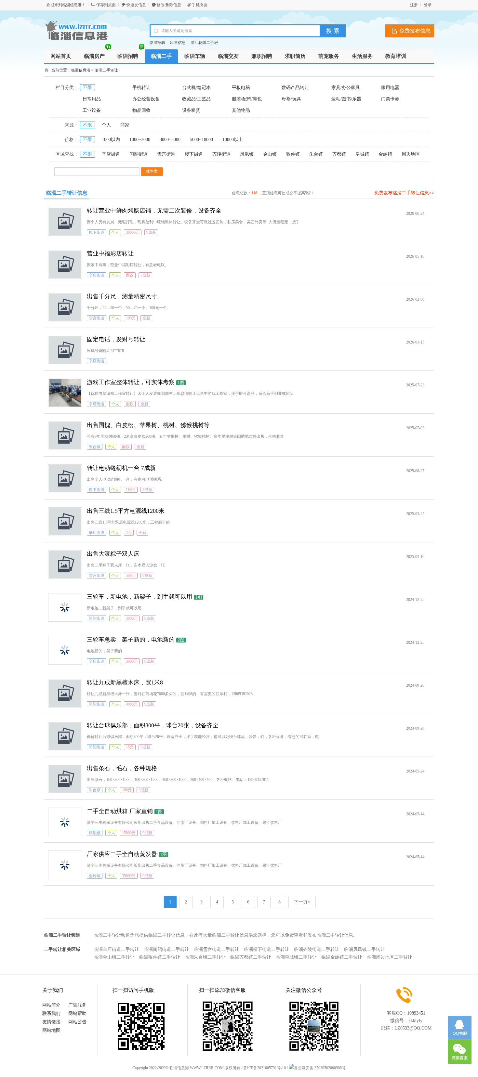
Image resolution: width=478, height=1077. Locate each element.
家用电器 (390, 87)
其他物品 (241, 110)
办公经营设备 (146, 99)
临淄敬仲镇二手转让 (159, 957)
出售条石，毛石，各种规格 (122, 768)
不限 (87, 87)
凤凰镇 (247, 154)
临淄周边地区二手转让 (389, 957)
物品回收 (141, 110)
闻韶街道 (138, 154)
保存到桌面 (106, 5)
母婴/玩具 (291, 99)
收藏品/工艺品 (196, 99)
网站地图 (51, 1030)
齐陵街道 (221, 154)
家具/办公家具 (345, 87)
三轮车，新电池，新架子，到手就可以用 (139, 596)
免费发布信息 (415, 30)
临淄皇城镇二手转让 (296, 957)
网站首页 (60, 56)
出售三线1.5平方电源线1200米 (126, 511)
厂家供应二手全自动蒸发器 (122, 854)
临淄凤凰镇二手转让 (364, 949)
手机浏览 (199, 5)
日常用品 (92, 99)
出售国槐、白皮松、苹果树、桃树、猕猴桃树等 (148, 425)
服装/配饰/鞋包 (247, 99)
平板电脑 (241, 87)
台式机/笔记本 (196, 87)
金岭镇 (385, 154)
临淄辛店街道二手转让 (116, 949)
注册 (414, 5)
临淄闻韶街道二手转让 (166, 949)
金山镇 (270, 154)
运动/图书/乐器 (346, 99)
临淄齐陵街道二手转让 (316, 949)
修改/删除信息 (169, 5)
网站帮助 (77, 1013)
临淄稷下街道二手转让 (266, 949)
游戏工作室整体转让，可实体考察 (131, 382)
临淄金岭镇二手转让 (341, 957)
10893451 (416, 1013)
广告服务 (77, 1005)
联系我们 (51, 1013)
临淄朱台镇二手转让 (205, 957)
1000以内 (111, 139)
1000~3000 (139, 139)
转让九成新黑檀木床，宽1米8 (125, 682)
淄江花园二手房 (204, 42)
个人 (106, 125)
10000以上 (232, 139)
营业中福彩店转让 (110, 253)
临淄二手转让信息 (66, 193)
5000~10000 (201, 139)
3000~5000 (170, 139)
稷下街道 (194, 154)
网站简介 (51, 1005)
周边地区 (411, 154)
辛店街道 (111, 154)
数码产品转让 (295, 87)
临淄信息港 (80, 70)
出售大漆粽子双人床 (113, 554)
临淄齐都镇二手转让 (250, 957)
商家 (124, 125)
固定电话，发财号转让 (116, 339)
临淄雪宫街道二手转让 (216, 949)
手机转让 (141, 87)
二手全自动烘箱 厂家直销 (120, 811)
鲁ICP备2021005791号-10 (264, 1068)
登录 (428, 5)
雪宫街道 (166, 154)
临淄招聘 (157, 42)
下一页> (302, 902)
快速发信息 (136, 5)
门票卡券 (390, 99)
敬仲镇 (293, 154)
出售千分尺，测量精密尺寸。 (125, 296)
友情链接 (51, 1021)
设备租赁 (191, 110)
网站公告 (77, 1021)
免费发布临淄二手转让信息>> (404, 192)
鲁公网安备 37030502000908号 (320, 1068)
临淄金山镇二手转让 (114, 957)
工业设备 (92, 110)
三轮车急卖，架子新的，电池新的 (131, 639)
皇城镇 (362, 154)
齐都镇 (339, 154)
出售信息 (178, 42)
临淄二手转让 (106, 70)
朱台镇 (316, 154)
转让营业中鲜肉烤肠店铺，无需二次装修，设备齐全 (154, 210)
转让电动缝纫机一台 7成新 (121, 468)
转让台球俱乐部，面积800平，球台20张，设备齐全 (153, 725)
